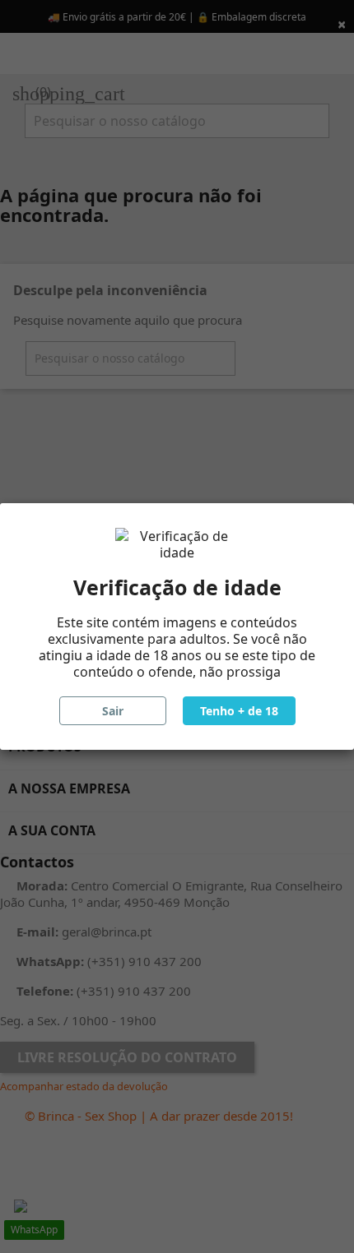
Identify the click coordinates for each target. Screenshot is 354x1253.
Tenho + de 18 (239, 711)
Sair (112, 711)
